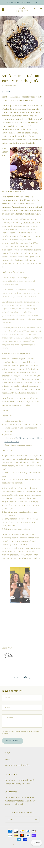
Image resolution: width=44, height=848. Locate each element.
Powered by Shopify (28, 844)
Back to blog (23, 677)
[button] (3, 9)
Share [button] (7, 91)
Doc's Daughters (18, 844)
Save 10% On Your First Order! (17, 765)
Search (8, 759)
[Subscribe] (36, 819)
